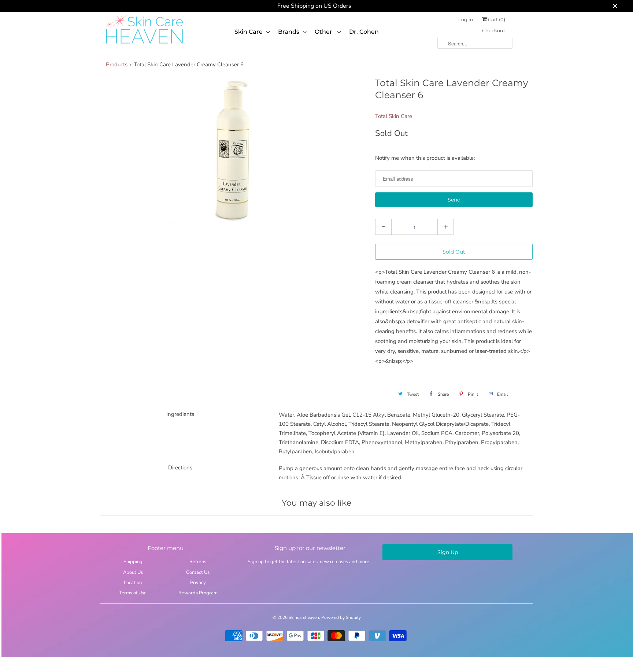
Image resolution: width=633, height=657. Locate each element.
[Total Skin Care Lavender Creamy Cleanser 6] (234, 150)
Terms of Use (133, 593)
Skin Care (248, 31)
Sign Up (447, 552)
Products (116, 64)
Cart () (496, 19)
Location (133, 582)
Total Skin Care (393, 116)
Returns (197, 561)
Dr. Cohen (364, 31)
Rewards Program (198, 593)
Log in (465, 19)
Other (324, 31)
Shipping (132, 561)
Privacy (198, 582)
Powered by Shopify (341, 617)
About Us (133, 572)
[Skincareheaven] (144, 44)
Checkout (493, 30)
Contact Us (198, 572)
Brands (288, 31)
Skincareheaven (304, 617)
